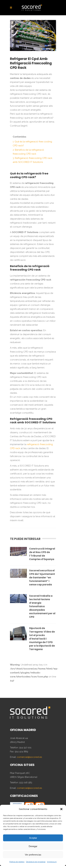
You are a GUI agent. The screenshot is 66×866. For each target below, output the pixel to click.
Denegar (33, 846)
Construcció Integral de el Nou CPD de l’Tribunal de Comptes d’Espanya (42, 554)
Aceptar (33, 838)
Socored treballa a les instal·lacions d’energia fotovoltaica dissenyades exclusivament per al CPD (42, 606)
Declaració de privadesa (35, 862)
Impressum (52, 862)
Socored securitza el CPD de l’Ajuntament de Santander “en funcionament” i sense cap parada (42, 577)
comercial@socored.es (29, 757)
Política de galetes (16, 862)
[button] (61, 809)
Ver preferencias (33, 854)
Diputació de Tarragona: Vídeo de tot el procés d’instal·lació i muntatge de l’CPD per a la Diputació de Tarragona (42, 639)
